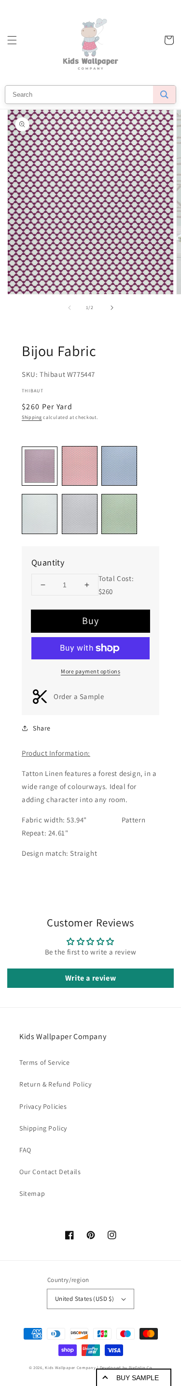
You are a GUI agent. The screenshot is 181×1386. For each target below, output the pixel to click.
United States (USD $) (84, 1299)
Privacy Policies (43, 1106)
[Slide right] (112, 307)
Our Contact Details (50, 1171)
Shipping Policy (43, 1128)
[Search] (164, 95)
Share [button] (42, 728)
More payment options (90, 671)
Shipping (32, 417)
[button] (12, 40)
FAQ (25, 1150)
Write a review (90, 978)
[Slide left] (69, 307)
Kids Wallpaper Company (70, 1367)
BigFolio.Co (141, 1367)
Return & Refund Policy (55, 1084)
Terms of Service (44, 1062)
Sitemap (32, 1193)
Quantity (47, 562)
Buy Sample (137, 1378)
